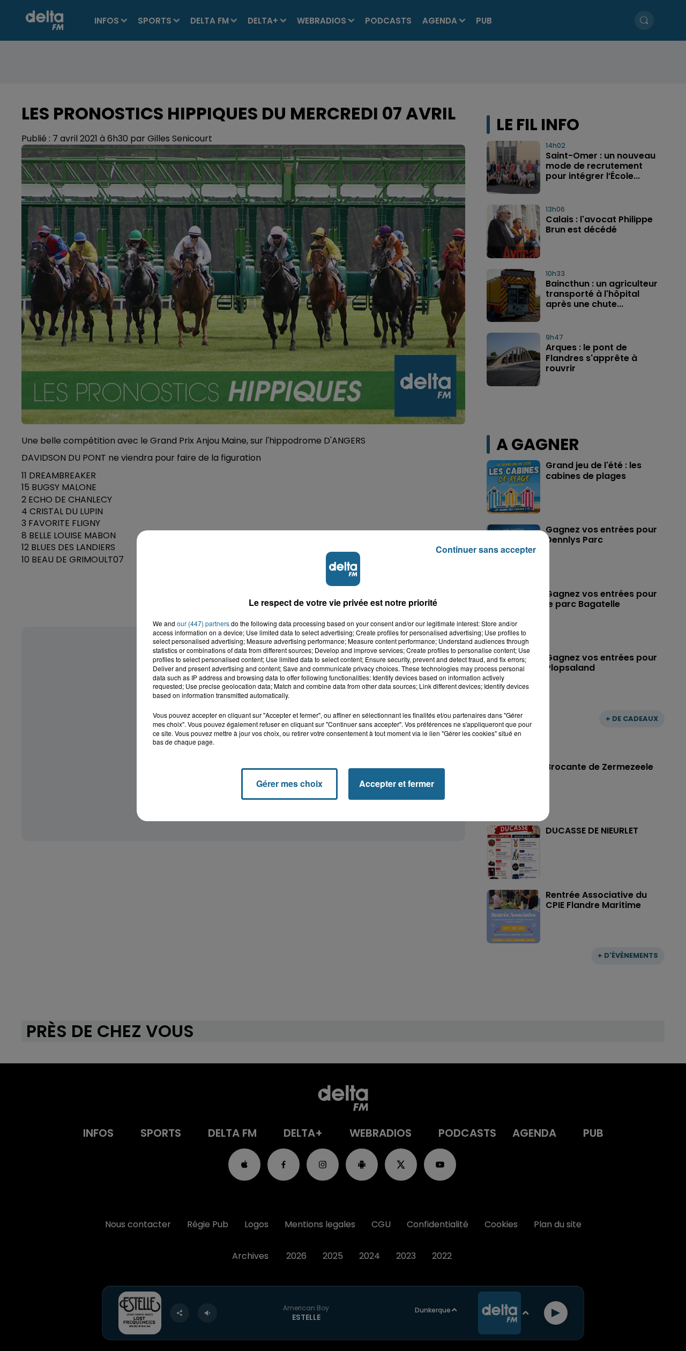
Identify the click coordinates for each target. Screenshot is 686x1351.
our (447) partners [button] (203, 623)
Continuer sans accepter (486, 549)
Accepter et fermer (396, 783)
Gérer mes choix (289, 783)
